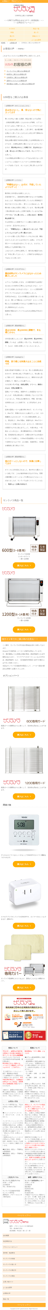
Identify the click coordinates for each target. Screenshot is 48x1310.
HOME (3, 43)
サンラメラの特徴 (9, 1258)
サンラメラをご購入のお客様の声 (18, 71)
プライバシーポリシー (10, 1247)
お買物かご (5, 1)
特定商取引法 (7, 1241)
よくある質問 (7, 1287)
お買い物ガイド (8, 1282)
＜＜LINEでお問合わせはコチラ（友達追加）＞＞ (24, 20)
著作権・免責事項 (9, 1253)
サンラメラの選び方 (9, 1270)
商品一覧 (6, 1299)
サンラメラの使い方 (9, 1264)
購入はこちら (23, 565)
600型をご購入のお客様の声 (16, 74)
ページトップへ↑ (24, 1215)
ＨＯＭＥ (12, 29)
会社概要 (6, 1235)
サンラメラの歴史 (9, 1276)
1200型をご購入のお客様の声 (17, 77)
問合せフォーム (17, 1)
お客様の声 (12, 40)
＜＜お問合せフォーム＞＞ (24, 23)
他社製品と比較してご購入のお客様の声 (21, 84)
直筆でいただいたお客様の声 (17, 81)
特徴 (12, 32)
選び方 (12, 36)
